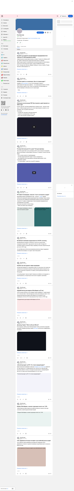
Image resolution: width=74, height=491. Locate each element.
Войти (70, 16)
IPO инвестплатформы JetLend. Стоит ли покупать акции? (33, 194)
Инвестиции (22, 192)
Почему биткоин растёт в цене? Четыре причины (30, 149)
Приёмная (22, 53)
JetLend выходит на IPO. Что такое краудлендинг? (31, 365)
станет (40, 196)
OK (12, 488)
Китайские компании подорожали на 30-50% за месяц (32, 240)
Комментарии (23, 46)
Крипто (21, 79)
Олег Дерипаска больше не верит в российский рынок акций (34, 440)
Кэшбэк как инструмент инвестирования (28, 265)
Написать (64, 16)
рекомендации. (4, 114)
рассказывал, (25, 83)
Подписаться (40, 32)
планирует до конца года (40, 366)
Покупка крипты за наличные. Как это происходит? (31, 81)
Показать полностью (22, 69)
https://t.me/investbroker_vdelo (34, 38)
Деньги (21, 238)
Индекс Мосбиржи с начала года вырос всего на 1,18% (32, 406)
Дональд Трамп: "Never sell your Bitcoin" (28, 325)
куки (7, 488)
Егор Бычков (22, 52)
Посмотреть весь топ (61, 196)
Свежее (18, 49)
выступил (35, 328)
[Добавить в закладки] (21, 74)
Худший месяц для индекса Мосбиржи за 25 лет (30, 290)
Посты (18, 46)
